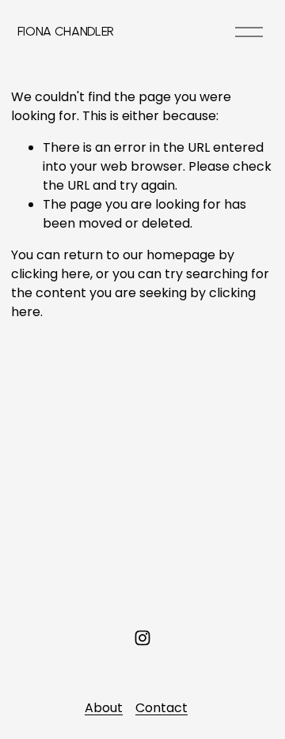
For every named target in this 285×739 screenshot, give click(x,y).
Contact (161, 708)
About (104, 708)
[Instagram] (142, 638)
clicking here (50, 274)
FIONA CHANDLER (66, 31)
